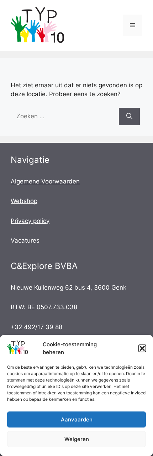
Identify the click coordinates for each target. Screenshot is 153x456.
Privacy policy (30, 220)
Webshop (24, 200)
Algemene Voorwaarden (45, 181)
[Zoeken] (129, 116)
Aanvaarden (77, 419)
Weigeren (76, 439)
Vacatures (25, 240)
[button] (142, 348)
